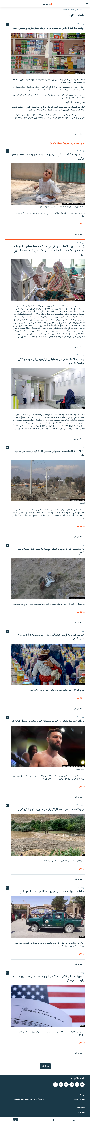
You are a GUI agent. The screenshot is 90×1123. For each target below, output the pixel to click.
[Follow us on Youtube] (71, 1084)
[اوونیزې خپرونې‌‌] (34, 1120)
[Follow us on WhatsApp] (61, 1084)
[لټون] (73, 1120)
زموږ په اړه (81, 1112)
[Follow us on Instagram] (66, 1084)
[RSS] (55, 1084)
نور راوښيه (45, 1066)
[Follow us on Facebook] (82, 1084)
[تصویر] (54, 1120)
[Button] (78, 134)
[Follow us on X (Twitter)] (77, 1084)
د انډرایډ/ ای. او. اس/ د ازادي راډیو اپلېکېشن (29, 1099)
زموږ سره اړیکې (79, 1099)
